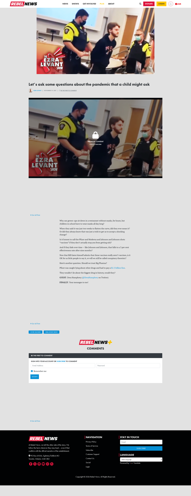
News (65, 3)
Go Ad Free (36, 215)
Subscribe (89, 450)
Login (88, 466)
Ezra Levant (37, 90)
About (111, 3)
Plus (102, 3)
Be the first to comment (68, 90)
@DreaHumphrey (90, 277)
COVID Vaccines (35, 332)
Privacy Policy (91, 441)
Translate (137, 463)
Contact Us (90, 458)
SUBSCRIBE (61, 361)
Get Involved (89, 3)
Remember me (40, 371)
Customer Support (92, 454)
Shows (75, 3)
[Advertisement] (95, 198)
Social (88, 462)
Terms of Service (92, 446)
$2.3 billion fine (118, 268)
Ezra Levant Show (51, 332)
